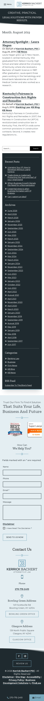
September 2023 (15, 271)
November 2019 (15, 316)
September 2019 (15, 320)
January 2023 (14, 281)
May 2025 (12, 235)
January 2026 (14, 221)
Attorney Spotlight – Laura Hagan (20, 43)
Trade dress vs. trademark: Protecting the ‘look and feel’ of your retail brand (22, 177)
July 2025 (12, 232)
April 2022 (12, 292)
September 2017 (15, 341)
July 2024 (12, 253)
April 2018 (12, 337)
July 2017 (12, 344)
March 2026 (13, 218)
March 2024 (13, 260)
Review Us (22, 663)
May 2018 (12, 334)
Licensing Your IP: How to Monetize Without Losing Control (19, 169)
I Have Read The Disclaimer (19, 528)
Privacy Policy (16, 680)
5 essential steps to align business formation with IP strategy (19, 191)
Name (5, 467)
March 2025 (13, 239)
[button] (7, 4)
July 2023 (12, 274)
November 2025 (15, 225)
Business (11, 362)
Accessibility (34, 677)
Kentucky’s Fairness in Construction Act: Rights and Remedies (19, 97)
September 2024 (15, 249)
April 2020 (12, 306)
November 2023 (15, 267)
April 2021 (12, 299)
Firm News (12, 366)
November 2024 (15, 246)
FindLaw (36, 683)
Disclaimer (8, 524)
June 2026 (12, 211)
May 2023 (12, 278)
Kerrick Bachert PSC (24, 671)
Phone (6, 478)
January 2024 (14, 264)
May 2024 (12, 256)
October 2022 (14, 285)
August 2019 (13, 323)
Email (6, 490)
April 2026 (12, 214)
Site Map (20, 677)
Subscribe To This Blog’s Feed (18, 385)
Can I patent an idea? (17, 197)
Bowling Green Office (22, 614)
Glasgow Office (22, 640)
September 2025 (15, 228)
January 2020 (14, 313)
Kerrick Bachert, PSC (27, 49)
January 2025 (14, 242)
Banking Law (23, 107)
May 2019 (12, 327)
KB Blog (35, 107)
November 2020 (15, 302)
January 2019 (14, 330)
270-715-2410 (22, 589)
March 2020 (13, 309)
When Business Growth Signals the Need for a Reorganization (22, 184)
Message (7, 502)
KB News (22, 52)
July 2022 (12, 288)
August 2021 (13, 295)
